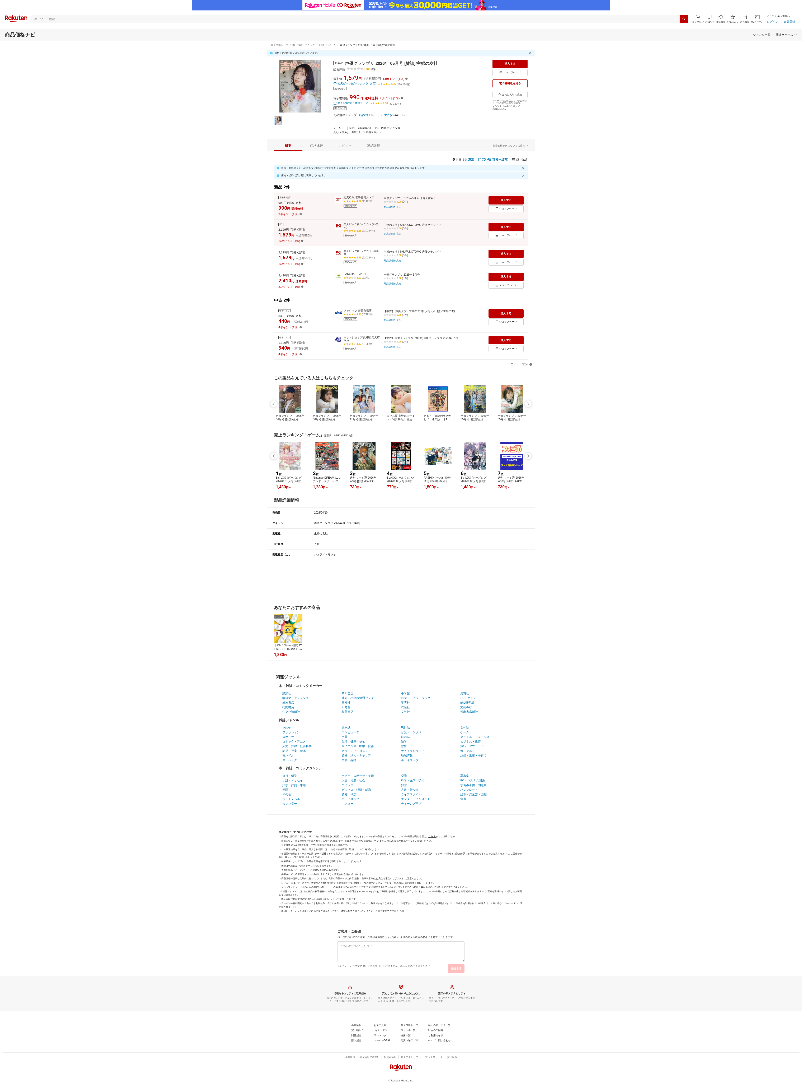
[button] (709, 19)
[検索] (684, 19)
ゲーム (332, 45)
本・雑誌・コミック (303, 45)
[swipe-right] (528, 403)
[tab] (288, 146)
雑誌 (321, 45)
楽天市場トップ (279, 45)
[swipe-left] (273, 403)
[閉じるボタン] (530, 53)
